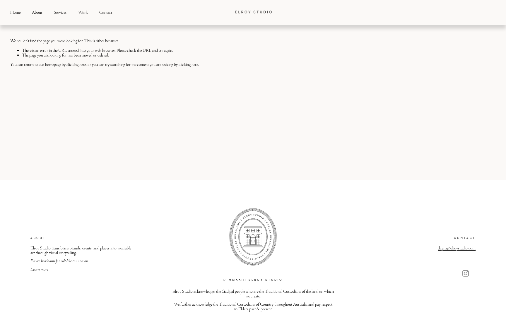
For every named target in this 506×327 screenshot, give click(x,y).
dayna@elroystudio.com (457, 248)
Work (83, 12)
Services (60, 12)
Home (15, 12)
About (37, 12)
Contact (105, 12)
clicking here (76, 64)
